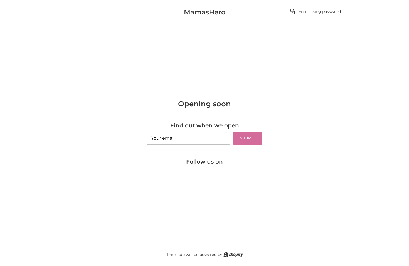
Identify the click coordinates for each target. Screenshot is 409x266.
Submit (247, 138)
